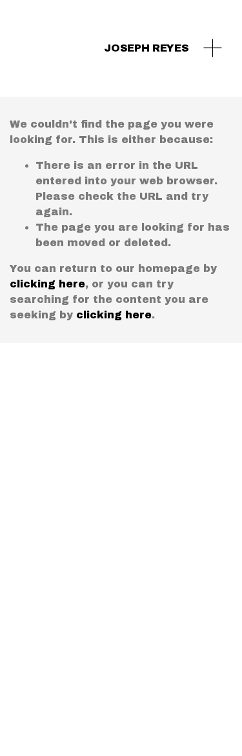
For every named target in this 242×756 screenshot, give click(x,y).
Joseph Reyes (146, 48)
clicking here (47, 283)
